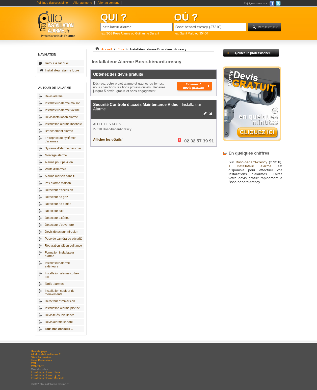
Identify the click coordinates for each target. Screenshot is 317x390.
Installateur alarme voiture (62, 110)
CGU (34, 363)
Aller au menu (82, 2)
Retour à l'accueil (57, 63)
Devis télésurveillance (60, 315)
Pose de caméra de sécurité (63, 238)
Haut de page (39, 351)
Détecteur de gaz (56, 197)
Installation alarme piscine (62, 308)
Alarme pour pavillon (59, 162)
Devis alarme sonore (59, 322)
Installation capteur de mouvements (60, 292)
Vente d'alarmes (55, 169)
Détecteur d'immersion (60, 301)
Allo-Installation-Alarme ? (45, 354)
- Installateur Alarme (147, 106)
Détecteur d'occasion (59, 190)
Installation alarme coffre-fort (62, 275)
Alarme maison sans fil (60, 176)
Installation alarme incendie (63, 124)
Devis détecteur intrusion (61, 231)
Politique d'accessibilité (52, 2)
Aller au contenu (109, 2)
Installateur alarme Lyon (45, 375)
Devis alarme (54, 96)
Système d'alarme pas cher (63, 148)
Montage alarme (56, 155)
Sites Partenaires (41, 357)
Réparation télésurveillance (63, 245)
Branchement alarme (59, 131)
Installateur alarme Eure (62, 70)
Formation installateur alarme (59, 254)
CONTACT (37, 366)
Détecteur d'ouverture (59, 225)
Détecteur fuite (54, 211)
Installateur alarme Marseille (47, 378)
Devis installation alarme (61, 117)
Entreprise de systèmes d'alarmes (60, 139)
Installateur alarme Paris (45, 372)
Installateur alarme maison (62, 103)
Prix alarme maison (58, 183)
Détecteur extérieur (58, 218)
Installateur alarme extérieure (57, 264)
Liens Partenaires (41, 360)
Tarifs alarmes (54, 284)
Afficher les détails (107, 139)
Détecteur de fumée (58, 204)
